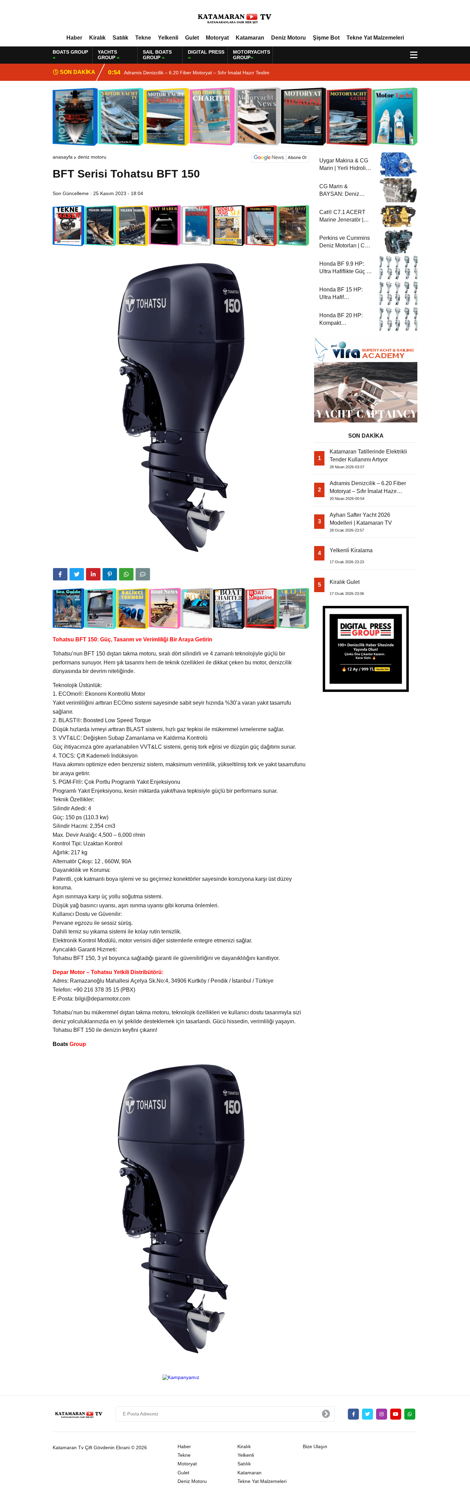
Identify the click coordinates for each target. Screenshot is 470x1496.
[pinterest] (109, 574)
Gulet (192, 38)
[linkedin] (93, 574)
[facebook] (60, 574)
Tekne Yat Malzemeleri (375, 38)
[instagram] (381, 1414)
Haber (74, 38)
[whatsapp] (409, 1414)
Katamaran (250, 38)
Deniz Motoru (288, 38)
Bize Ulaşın (315, 1446)
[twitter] (76, 574)
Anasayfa (63, 157)
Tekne (143, 38)
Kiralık (97, 38)
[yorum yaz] (142, 574)
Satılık (120, 38)
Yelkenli (168, 38)
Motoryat (217, 38)
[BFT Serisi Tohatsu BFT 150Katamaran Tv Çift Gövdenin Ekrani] (235, 17)
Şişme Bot (326, 38)
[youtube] (395, 1414)
